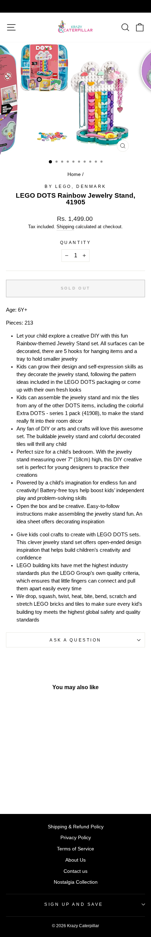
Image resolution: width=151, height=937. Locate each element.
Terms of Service (75, 848)
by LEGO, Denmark (75, 186)
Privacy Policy (75, 837)
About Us (75, 860)
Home (74, 174)
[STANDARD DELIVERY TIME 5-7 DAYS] (75, 6)
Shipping (65, 226)
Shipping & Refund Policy (76, 826)
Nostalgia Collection (76, 882)
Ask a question (75, 640)
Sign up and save (73, 904)
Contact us (75, 871)
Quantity (75, 242)
